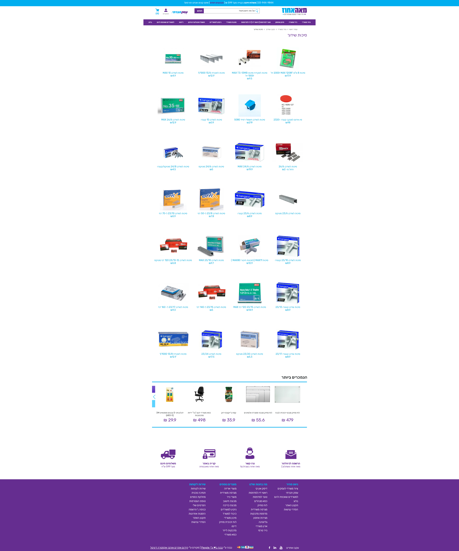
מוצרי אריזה (230, 488)
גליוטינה (263, 522)
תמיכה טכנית (198, 492)
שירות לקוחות (197, 484)
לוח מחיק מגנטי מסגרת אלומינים (258, 412)
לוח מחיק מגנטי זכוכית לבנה (287, 412)
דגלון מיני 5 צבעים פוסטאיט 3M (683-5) (169, 414)
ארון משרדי (261, 526)
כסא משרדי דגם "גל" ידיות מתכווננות (199, 414)
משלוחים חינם (168, 463)
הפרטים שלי (199, 505)
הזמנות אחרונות (197, 513)
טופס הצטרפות (197, 501)
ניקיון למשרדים (215, 22)
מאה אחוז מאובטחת (209, 466)
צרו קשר (250, 463)
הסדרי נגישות (291, 509)
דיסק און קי (261, 488)
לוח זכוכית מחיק (227, 522)
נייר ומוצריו (293, 22)
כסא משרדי (230, 534)
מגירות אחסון (260, 517)
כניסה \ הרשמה (197, 509)
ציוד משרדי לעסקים (288, 488)
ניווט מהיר (292, 484)
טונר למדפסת (260, 497)
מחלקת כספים (198, 497)
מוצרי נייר (231, 497)
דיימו (234, 526)
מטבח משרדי (231, 22)
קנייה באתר (209, 463)
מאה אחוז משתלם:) (290, 466)
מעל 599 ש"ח (168, 466)
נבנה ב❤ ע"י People (212, 547)
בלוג (150, 22)
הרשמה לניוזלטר (291, 463)
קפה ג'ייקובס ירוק (228, 412)
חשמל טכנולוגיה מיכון (196, 22)
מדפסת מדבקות (258, 513)
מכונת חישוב (229, 501)
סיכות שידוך (258, 29)
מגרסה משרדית (259, 509)
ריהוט (181, 22)
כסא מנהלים (260, 501)
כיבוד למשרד (229, 513)
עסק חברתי (292, 492)
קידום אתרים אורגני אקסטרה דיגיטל (169, 547)
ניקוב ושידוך (270, 29)
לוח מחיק (262, 505)
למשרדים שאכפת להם (165, 22)
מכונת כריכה (229, 505)
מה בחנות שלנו (258, 484)
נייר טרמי (262, 530)
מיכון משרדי (230, 517)
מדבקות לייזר (229, 530)
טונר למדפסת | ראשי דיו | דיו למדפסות (256, 22)
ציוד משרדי (306, 22)
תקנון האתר (291, 505)
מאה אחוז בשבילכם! (250, 466)
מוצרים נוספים (228, 484)
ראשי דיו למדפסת (258, 492)
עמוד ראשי (293, 29)
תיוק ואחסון (279, 22)
